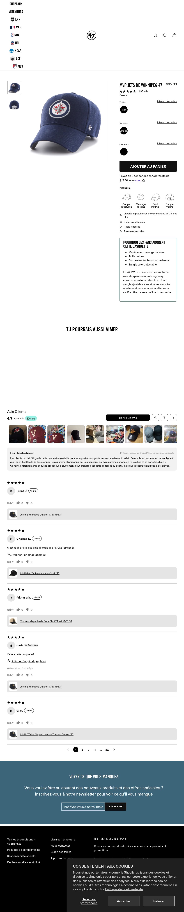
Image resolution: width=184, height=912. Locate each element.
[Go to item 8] (153, 434)
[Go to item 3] (56, 434)
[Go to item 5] (95, 434)
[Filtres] (164, 417)
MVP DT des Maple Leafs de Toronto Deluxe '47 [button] (46, 734)
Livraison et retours (63, 839)
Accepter (123, 901)
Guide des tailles (61, 852)
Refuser (159, 901)
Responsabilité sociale (21, 856)
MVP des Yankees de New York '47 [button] (39, 573)
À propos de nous (62, 858)
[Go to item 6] (115, 434)
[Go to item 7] (134, 434)
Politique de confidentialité (124, 888)
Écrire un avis (128, 417)
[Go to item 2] (37, 434)
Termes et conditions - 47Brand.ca (21, 841)
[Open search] (155, 417)
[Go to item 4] (76, 434)
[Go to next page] (115, 749)
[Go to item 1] (18, 434)
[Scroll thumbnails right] (172, 434)
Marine (123, 151)
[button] (128, 90)
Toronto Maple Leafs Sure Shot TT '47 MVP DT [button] (46, 621)
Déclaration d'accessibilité (23, 862)
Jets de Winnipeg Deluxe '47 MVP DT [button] (40, 514)
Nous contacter (60, 845)
